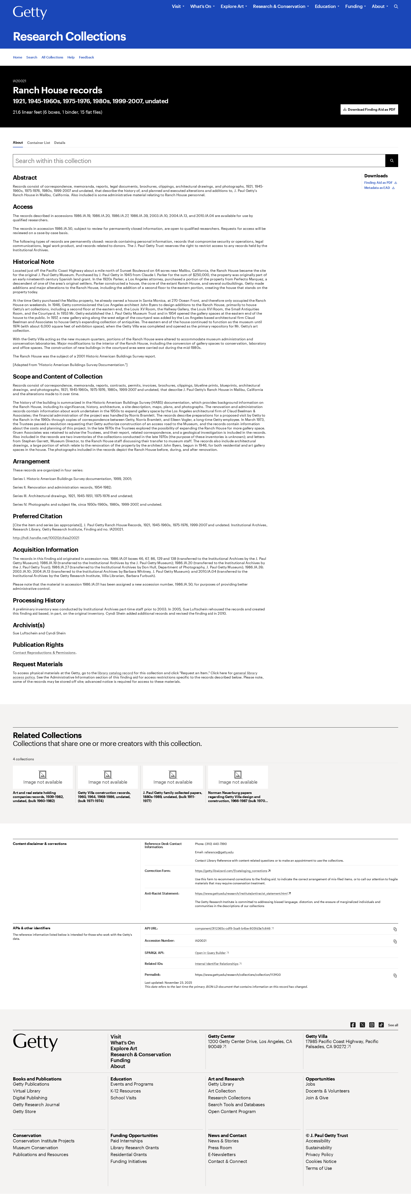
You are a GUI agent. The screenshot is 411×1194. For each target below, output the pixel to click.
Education (325, 6)
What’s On (200, 6)
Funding (353, 6)
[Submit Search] (391, 160)
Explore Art (232, 6)
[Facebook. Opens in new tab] (353, 1025)
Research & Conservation (279, 6)
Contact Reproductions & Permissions (44, 652)
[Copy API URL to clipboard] (395, 929)
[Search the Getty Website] (396, 6)
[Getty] (30, 13)
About (378, 6)
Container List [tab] (38, 142)
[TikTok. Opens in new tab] (381, 1025)
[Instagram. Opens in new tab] (371, 1025)
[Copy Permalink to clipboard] (395, 975)
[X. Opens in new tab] (362, 1025)
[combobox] (199, 160)
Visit (176, 6)
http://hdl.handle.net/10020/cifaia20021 (46, 538)
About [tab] (18, 142)
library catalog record (115, 673)
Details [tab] (59, 142)
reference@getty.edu (218, 852)
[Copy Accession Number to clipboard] (395, 941)
